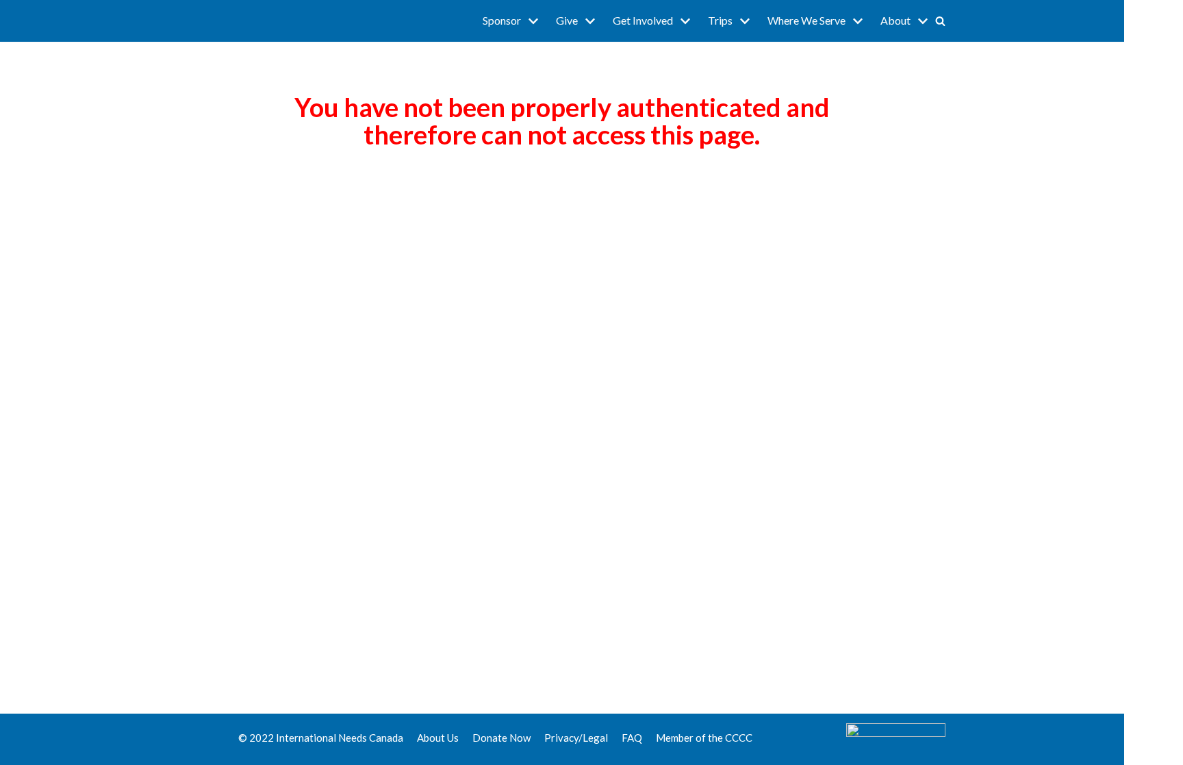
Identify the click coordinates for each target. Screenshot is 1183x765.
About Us (438, 737)
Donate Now (501, 737)
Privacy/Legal (576, 737)
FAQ (632, 737)
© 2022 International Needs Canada (320, 737)
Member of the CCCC (704, 737)
